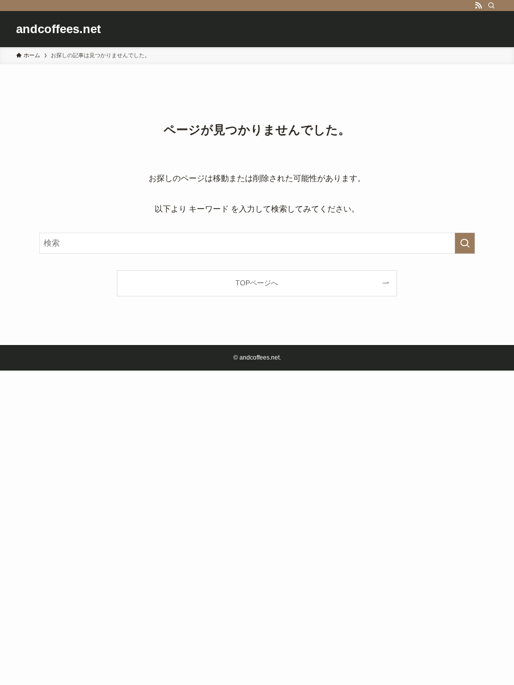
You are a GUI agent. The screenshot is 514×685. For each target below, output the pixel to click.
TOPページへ (256, 283)
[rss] (478, 5)
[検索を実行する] (465, 243)
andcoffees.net (58, 29)
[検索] (491, 5)
